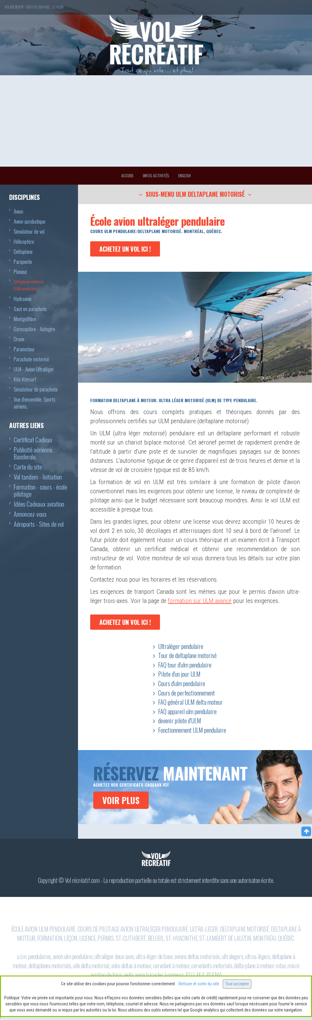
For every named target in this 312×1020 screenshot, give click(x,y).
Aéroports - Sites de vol (39, 524)
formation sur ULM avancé (200, 600)
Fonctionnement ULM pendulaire (192, 730)
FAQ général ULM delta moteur (190, 702)
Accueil (127, 175)
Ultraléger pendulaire (180, 646)
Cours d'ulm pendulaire (181, 683)
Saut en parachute (30, 309)
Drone (19, 339)
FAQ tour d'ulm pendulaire (184, 664)
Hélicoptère (24, 241)
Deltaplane (23, 251)
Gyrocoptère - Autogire (34, 329)
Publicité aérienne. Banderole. (33, 453)
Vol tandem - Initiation (38, 477)
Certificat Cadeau (33, 440)
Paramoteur (24, 349)
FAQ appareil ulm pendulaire (187, 711)
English (184, 175)
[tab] (195, 194)
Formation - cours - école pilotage (40, 490)
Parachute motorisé (31, 359)
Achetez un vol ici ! (125, 248)
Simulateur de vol (29, 231)
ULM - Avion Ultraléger (34, 369)
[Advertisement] (156, 121)
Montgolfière (25, 319)
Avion (18, 211)
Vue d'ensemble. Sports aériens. (34, 403)
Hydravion (22, 299)
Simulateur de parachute (36, 389)
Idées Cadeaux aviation (39, 504)
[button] (195, 194)
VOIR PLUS (121, 800)
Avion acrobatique (29, 221)
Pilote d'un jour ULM (179, 673)
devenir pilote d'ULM (179, 720)
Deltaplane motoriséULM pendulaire (29, 285)
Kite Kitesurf (25, 379)
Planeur (20, 271)
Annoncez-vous (30, 514)
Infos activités (156, 175)
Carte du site (28, 467)
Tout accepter (237, 983)
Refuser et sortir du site (199, 983)
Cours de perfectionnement (186, 692)
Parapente (23, 261)
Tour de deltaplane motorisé (187, 655)
